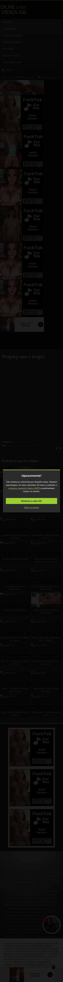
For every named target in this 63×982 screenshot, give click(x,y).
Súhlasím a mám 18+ (31, 501)
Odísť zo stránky (31, 507)
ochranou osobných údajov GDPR (24, 488)
